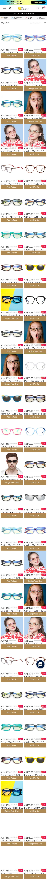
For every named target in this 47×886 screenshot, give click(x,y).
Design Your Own (35, 88)
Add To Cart (12, 55)
